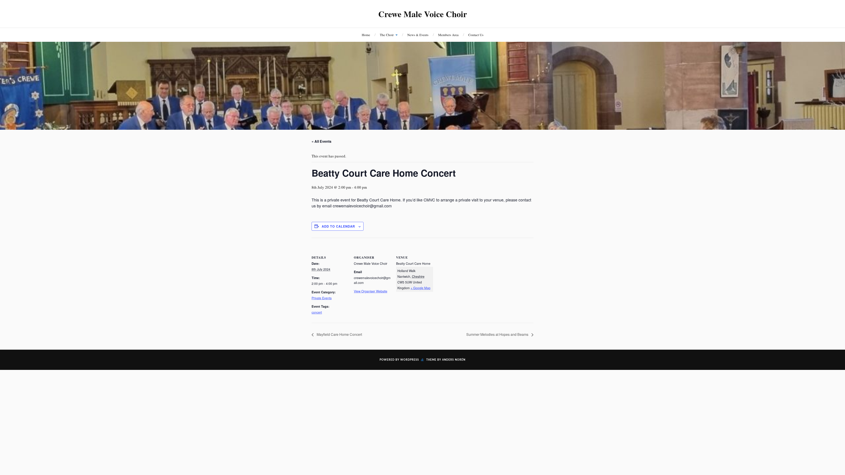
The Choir (387, 35)
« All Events (321, 141)
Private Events (322, 298)
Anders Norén (453, 359)
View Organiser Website (370, 291)
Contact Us (475, 35)
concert (317, 312)
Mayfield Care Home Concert (339, 334)
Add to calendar (338, 226)
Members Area (448, 35)
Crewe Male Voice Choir (422, 14)
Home (366, 35)
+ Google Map (420, 288)
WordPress (409, 359)
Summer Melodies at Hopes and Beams (497, 334)
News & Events (417, 35)
